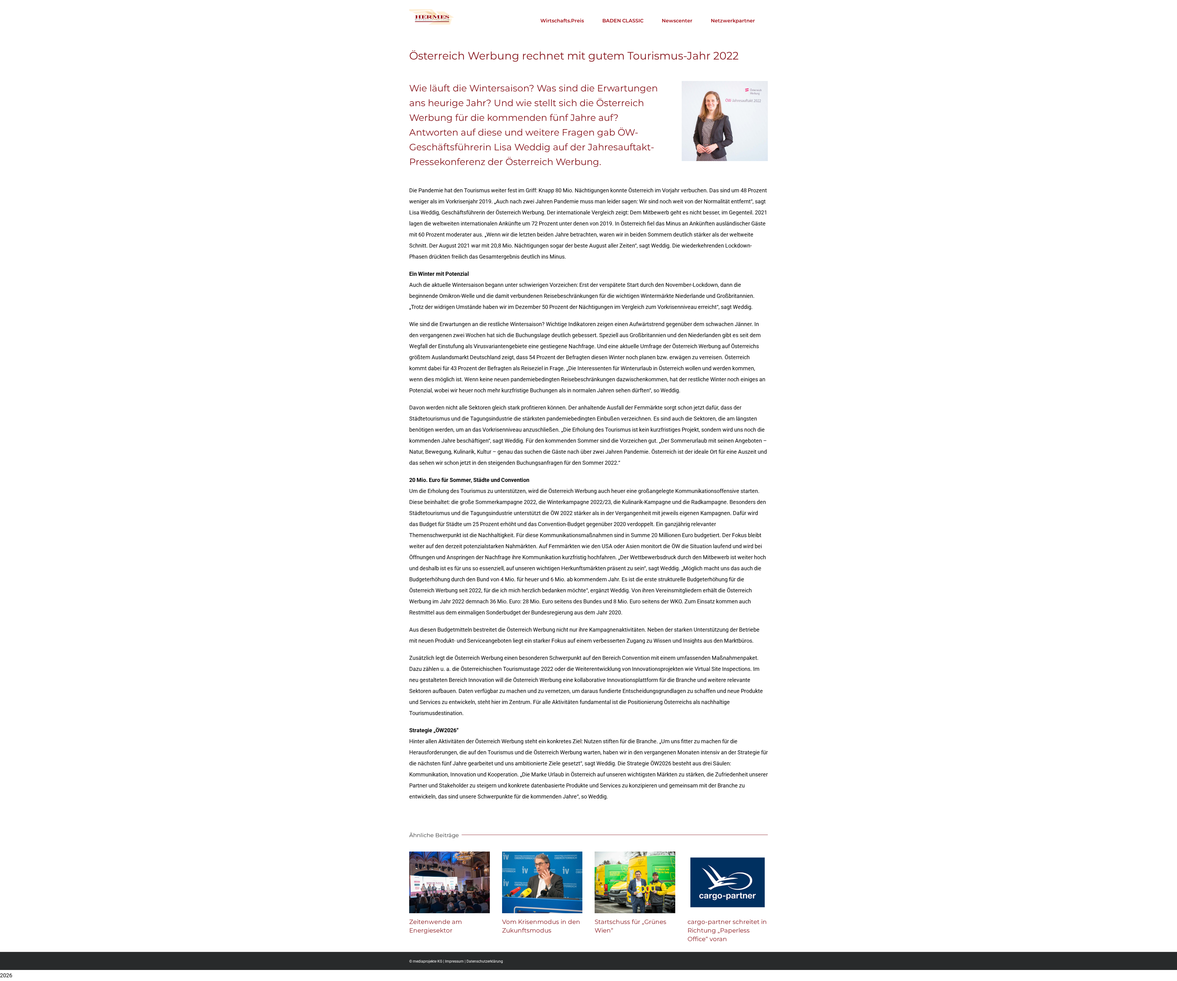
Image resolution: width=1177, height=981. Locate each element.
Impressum (454, 961)
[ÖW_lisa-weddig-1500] (725, 83)
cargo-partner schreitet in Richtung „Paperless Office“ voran (727, 930)
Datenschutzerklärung (485, 961)
